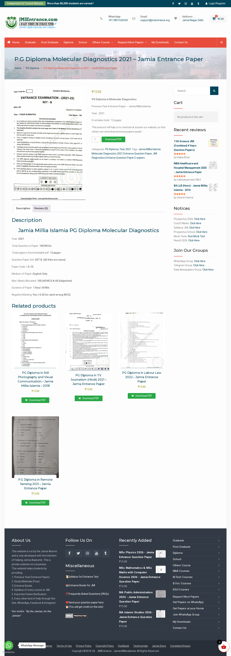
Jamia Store (159, 645)
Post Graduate (49, 42)
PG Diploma (32, 68)
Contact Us (181, 42)
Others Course (101, 42)
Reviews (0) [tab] (41, 208)
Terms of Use (64, 645)
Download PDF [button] (37, 400)
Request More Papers (130, 42)
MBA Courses (181, 571)
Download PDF (113, 139)
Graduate (30, 42)
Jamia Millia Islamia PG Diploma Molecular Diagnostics (88, 230)
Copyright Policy (105, 645)
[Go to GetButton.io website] (8, 652)
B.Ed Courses (181, 589)
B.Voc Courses (182, 583)
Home (15, 42)
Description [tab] (23, 208)
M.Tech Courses (183, 577)
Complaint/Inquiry (180, 645)
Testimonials (140, 645)
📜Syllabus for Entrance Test (82, 576)
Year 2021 (125, 149)
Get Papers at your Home (188, 608)
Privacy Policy (83, 645)
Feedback (123, 645)
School (83, 42)
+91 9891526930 (118, 20)
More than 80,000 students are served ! (70, 3)
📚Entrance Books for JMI (80, 585)
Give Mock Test (196, 236)
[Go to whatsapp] (8, 645)
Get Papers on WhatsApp (188, 602)
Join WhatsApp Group (186, 614)
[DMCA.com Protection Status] (76, 615)
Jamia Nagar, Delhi (192, 20)
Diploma (68, 42)
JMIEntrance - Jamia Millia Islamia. (117, 651)
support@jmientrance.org (155, 20)
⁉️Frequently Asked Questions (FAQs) (87, 593)
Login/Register (217, 3)
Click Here (199, 219)
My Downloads (160, 42)
